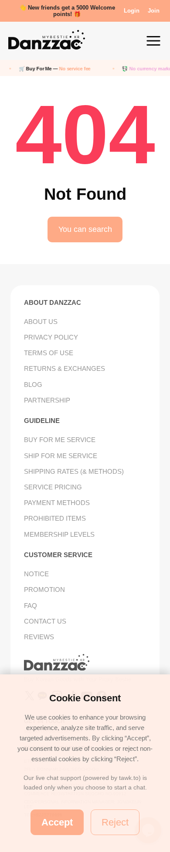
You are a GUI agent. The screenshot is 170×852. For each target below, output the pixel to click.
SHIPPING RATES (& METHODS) (74, 471)
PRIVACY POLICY (51, 337)
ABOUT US (41, 321)
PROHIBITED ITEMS (55, 518)
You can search (85, 229)
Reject (115, 822)
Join (154, 11)
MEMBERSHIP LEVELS (59, 534)
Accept (57, 822)
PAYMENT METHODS (57, 502)
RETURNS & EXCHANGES (64, 368)
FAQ (30, 605)
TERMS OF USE (48, 353)
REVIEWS (39, 637)
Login (131, 11)
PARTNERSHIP (47, 400)
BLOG (33, 384)
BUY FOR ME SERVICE (59, 439)
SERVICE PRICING (53, 487)
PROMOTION (44, 589)
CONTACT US (45, 621)
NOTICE (36, 574)
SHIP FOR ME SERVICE (60, 455)
